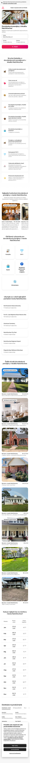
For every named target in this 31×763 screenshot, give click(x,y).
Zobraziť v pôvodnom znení (10, 3)
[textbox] (8, 42)
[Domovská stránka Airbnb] (3, 7)
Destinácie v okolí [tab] (6, 708)
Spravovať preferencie (15, 753)
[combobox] (15, 37)
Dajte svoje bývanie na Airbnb (19, 8)
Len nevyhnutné (15, 749)
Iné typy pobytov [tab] (17, 708)
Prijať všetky (15, 745)
